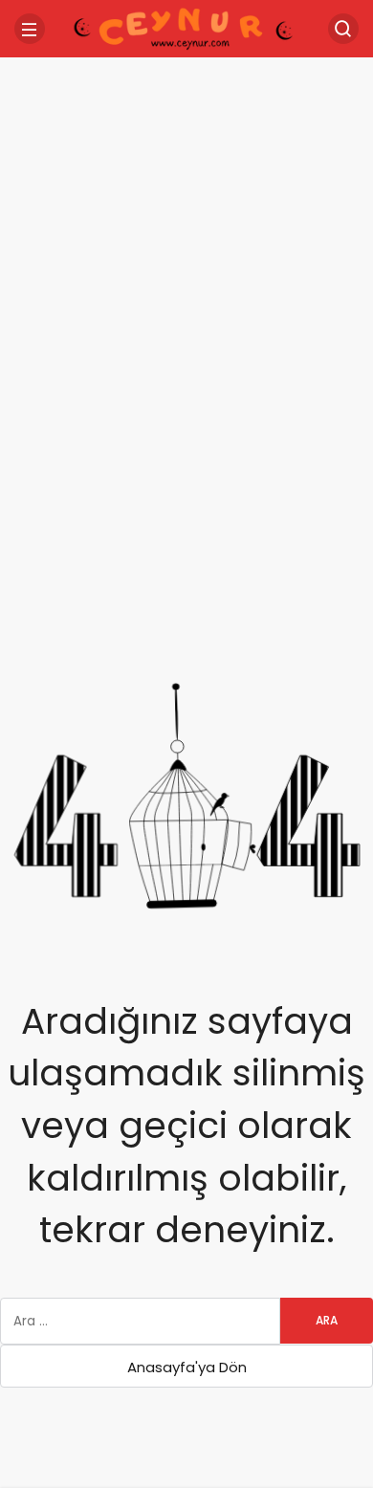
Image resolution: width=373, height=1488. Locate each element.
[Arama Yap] (343, 28)
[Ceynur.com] (186, 27)
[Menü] (29, 28)
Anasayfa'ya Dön (187, 1367)
